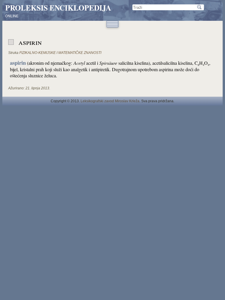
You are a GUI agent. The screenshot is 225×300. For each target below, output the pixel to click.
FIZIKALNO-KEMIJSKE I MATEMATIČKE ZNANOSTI (60, 53)
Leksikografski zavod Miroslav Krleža (110, 101)
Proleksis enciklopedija (58, 7)
